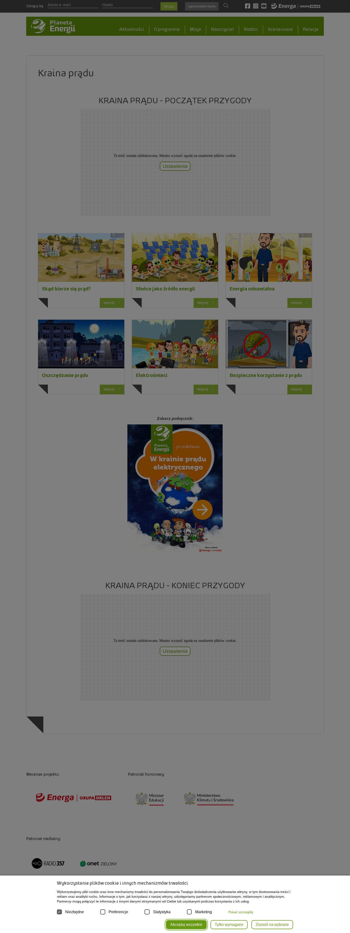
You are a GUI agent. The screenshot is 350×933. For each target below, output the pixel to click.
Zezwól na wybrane (272, 925)
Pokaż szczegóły (240, 912)
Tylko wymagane (229, 925)
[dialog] (175, 466)
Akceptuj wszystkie (186, 925)
